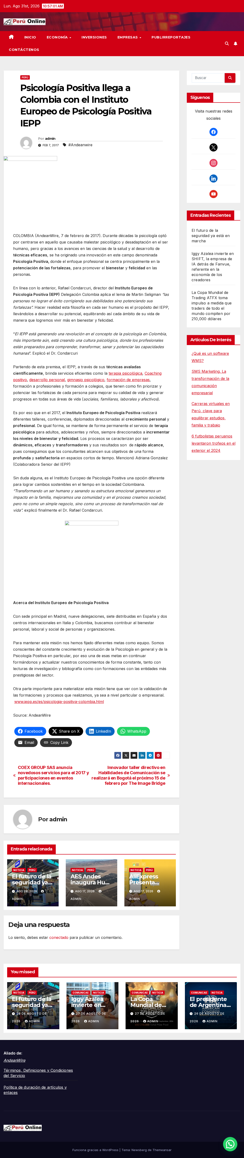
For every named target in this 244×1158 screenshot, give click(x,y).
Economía (58, 37)
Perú (25, 77)
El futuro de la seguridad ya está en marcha (211, 235)
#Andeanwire (80, 144)
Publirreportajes (171, 37)
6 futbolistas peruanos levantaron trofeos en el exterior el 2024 (213, 443)
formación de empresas (128, 379)
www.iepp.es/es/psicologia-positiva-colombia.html (59, 701)
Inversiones (94, 37)
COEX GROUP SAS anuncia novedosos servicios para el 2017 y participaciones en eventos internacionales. (53, 775)
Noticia (18, 870)
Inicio (30, 37)
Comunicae (81, 992)
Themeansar (162, 1150)
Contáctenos (24, 50)
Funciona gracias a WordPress (95, 1150)
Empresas (128, 37)
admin (50, 138)
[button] (227, 43)
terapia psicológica (125, 373)
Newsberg (139, 1150)
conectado (58, 937)
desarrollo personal (47, 379)
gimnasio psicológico (85, 379)
